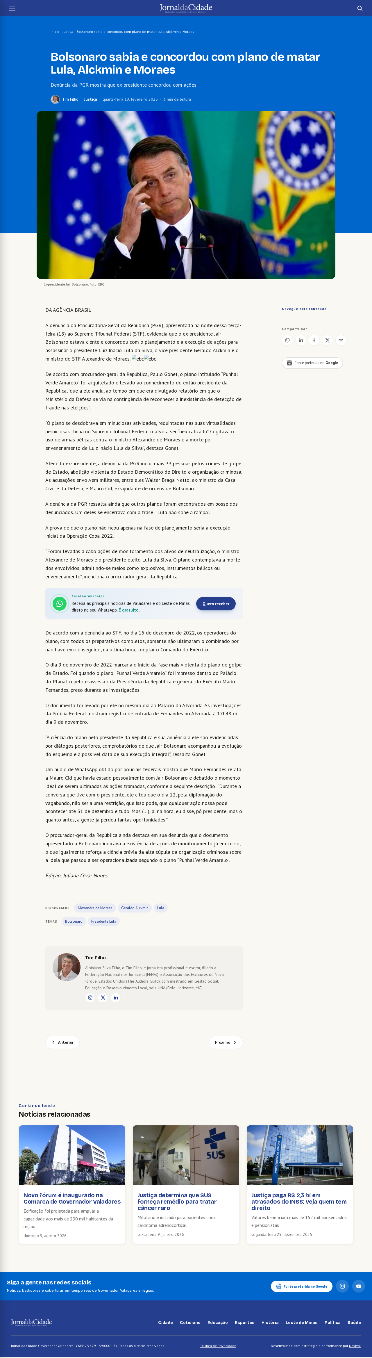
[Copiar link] (340, 340)
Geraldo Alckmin (135, 908)
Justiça (68, 31)
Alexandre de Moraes (95, 908)
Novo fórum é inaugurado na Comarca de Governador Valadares (72, 1198)
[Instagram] (90, 998)
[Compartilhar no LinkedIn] (300, 340)
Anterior (66, 1042)
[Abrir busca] (360, 8)
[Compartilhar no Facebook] (314, 340)
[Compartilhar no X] (327, 340)
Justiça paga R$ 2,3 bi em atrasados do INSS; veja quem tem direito (298, 1201)
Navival (355, 1345)
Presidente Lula (103, 921)
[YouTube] (358, 1286)
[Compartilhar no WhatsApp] (287, 340)
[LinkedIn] (116, 998)
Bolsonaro (74, 921)
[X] (103, 998)
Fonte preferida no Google (305, 1286)
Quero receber (216, 603)
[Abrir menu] (12, 8)
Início (55, 31)
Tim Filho (70, 99)
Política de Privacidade (218, 1345)
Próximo (222, 1042)
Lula (160, 908)
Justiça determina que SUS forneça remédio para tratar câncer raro (177, 1201)
